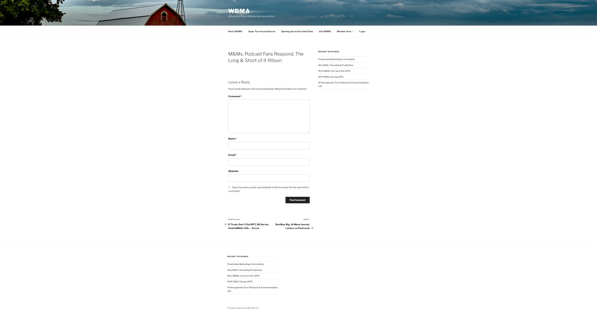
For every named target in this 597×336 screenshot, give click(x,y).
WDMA (239, 10)
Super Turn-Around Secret (261, 31)
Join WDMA (325, 31)
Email (232, 155)
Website (233, 171)
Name (232, 138)
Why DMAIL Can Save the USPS (334, 71)
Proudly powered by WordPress (243, 308)
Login (362, 31)
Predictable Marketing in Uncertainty (336, 59)
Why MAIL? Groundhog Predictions (335, 65)
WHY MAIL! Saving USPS (331, 76)
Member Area (344, 31)
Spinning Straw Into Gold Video (297, 31)
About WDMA (235, 31)
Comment (235, 96)
